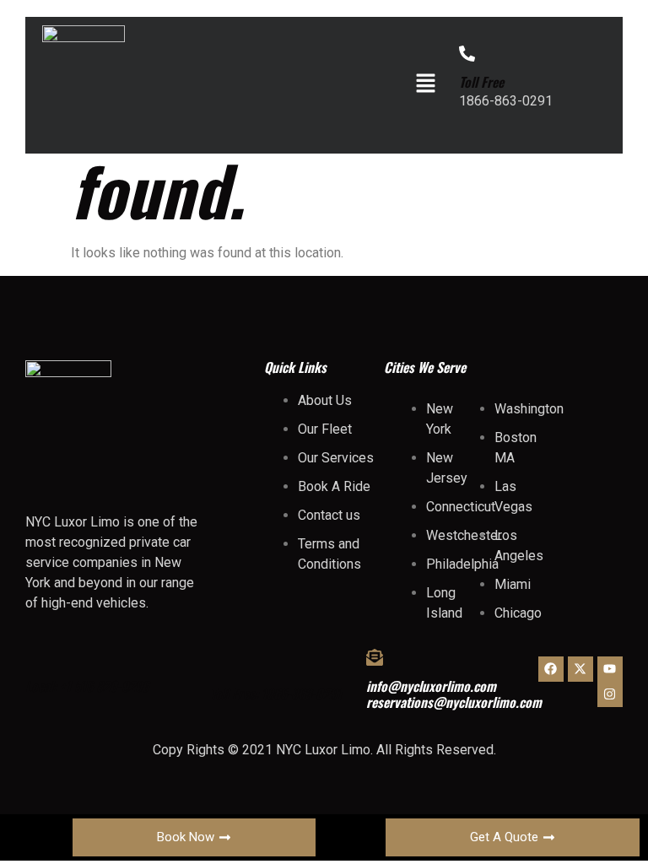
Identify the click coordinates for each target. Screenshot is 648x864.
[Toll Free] (467, 54)
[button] (425, 84)
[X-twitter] (580, 669)
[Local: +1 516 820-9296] (33, 657)
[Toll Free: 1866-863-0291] (218, 664)
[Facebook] (551, 669)
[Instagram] (610, 694)
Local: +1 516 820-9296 (86, 686)
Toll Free (481, 82)
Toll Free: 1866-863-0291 (276, 693)
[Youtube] (610, 669)
